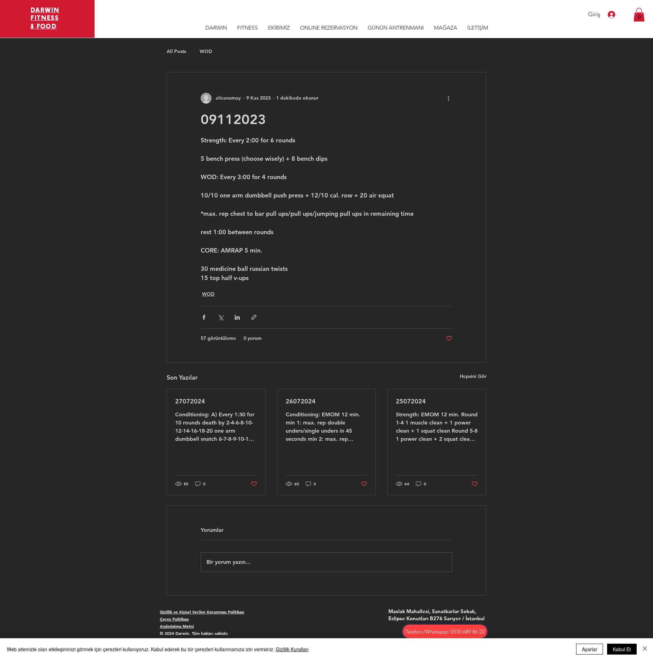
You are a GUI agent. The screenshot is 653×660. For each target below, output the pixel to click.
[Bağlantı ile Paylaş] (254, 317)
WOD (206, 51)
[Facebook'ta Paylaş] (204, 317)
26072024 (301, 401)
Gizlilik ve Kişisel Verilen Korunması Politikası (202, 611)
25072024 (411, 401)
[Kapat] (645, 649)
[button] (639, 15)
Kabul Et (622, 649)
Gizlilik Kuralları (292, 649)
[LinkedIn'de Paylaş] (237, 317)
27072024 (190, 401)
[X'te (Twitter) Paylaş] (220, 317)
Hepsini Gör (473, 376)
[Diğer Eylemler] (448, 98)
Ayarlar (589, 649)
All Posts (176, 51)
